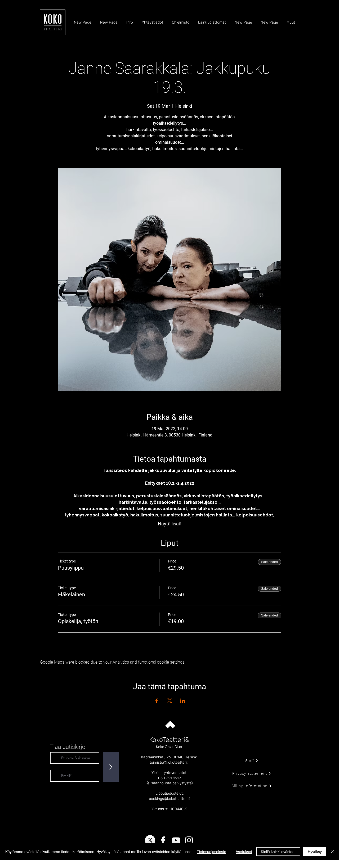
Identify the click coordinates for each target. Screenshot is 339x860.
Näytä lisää (169, 523)
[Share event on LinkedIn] (182, 701)
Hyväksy (315, 851)
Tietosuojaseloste (211, 851)
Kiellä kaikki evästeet (278, 851)
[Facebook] (163, 840)
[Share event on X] (169, 701)
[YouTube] (176, 840)
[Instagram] (189, 840)
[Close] (332, 851)
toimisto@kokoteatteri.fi (169, 762)
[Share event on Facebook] (156, 701)
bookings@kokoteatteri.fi (169, 798)
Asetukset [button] (244, 851)
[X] (150, 840)
